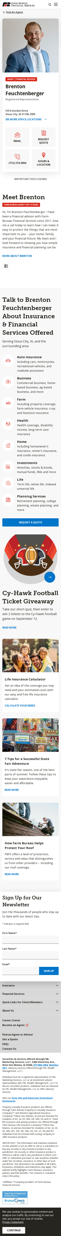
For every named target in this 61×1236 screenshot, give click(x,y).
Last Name (9, 948)
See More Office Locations (24, 119)
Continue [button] (13, 1230)
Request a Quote (30, 522)
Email (6, 964)
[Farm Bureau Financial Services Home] (18, 4)
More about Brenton (17, 256)
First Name (9, 933)
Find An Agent (14, 12)
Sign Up (49, 971)
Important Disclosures (30, 179)
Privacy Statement (12, 1222)
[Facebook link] (5, 265)
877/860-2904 (40, 1064)
